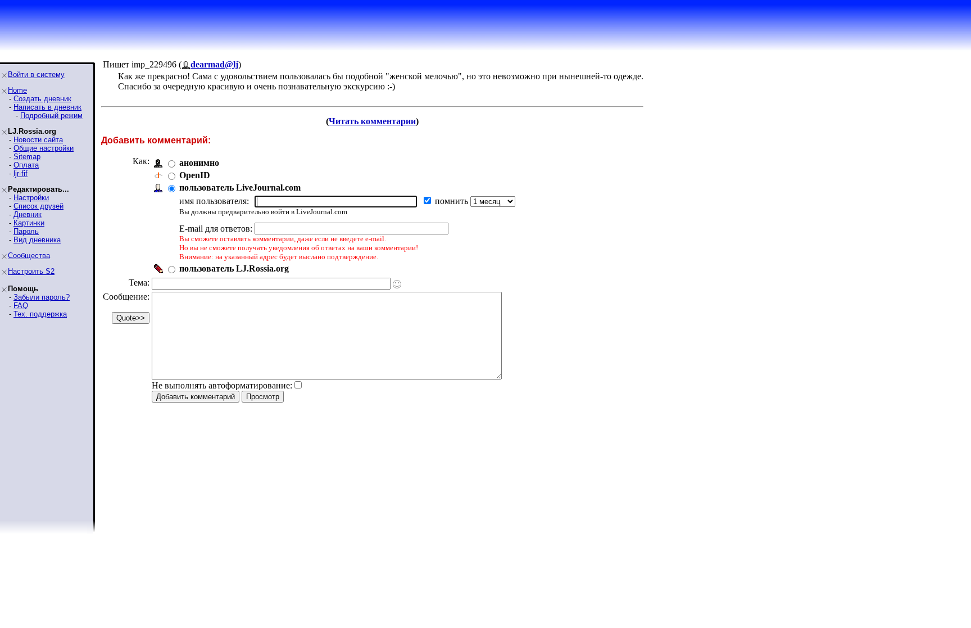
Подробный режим (51, 115)
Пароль (26, 231)
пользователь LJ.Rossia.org (234, 268)
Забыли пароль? (41, 297)
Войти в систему (36, 74)
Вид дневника (37, 240)
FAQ (20, 305)
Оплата (26, 165)
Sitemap (26, 156)
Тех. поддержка (40, 314)
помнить (452, 201)
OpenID (194, 175)
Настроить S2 (31, 271)
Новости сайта (38, 139)
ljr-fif (20, 173)
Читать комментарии (372, 121)
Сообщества (29, 255)
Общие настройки (43, 148)
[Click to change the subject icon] (397, 284)
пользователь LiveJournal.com (240, 187)
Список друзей (38, 206)
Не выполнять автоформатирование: (222, 385)
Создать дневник (42, 98)
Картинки (28, 223)
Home (17, 90)
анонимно (199, 163)
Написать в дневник (47, 107)
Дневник (27, 214)
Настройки (31, 197)
